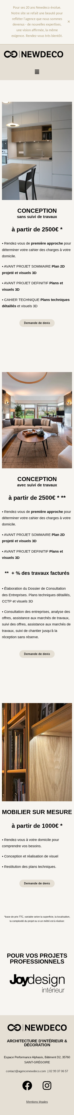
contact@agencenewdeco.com (26, 1071)
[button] (37, 72)
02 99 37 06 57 (58, 1071)
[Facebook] (27, 1085)
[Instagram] (47, 1085)
